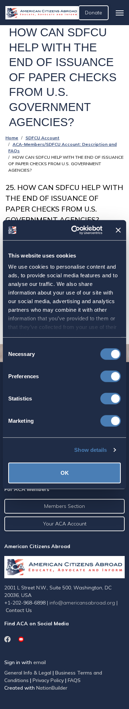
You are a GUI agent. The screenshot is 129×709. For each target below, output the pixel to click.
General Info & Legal (27, 672)
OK (65, 472)
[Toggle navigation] (119, 12)
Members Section (64, 506)
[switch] (110, 376)
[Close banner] (118, 230)
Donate (93, 12)
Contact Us (19, 610)
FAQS (74, 680)
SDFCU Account (42, 137)
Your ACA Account (64, 523)
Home (11, 137)
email (39, 662)
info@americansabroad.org (82, 602)
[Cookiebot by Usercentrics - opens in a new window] (75, 230)
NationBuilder (51, 688)
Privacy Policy (48, 680)
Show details (90, 450)
